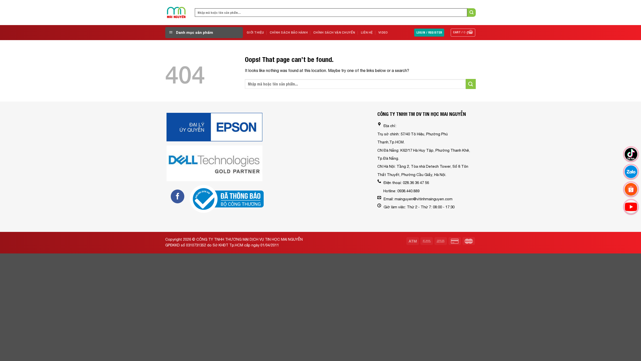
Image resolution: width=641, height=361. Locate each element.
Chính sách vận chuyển (334, 32)
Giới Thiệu (255, 32)
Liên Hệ (367, 32)
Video (383, 32)
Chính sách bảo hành (289, 32)
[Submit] (471, 12)
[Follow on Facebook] (177, 196)
